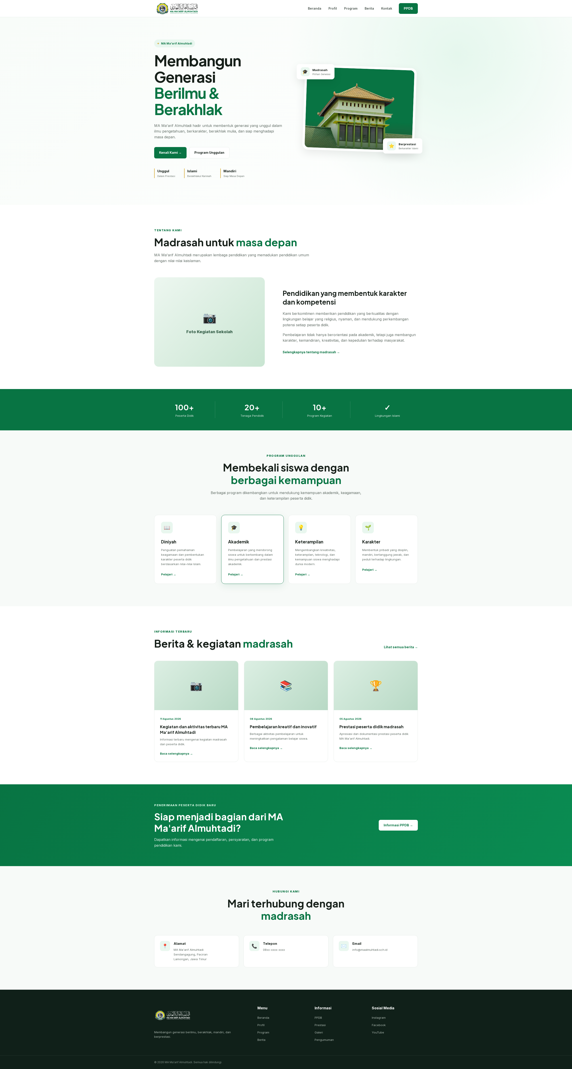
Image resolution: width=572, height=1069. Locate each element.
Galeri (319, 1032)
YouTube (378, 1032)
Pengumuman (324, 1040)
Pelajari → (168, 574)
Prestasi (320, 1025)
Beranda (314, 8)
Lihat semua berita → (401, 647)
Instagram (379, 1017)
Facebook (379, 1025)
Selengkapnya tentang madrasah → (311, 352)
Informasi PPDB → (398, 825)
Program (351, 8)
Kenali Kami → (170, 152)
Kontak (386, 8)
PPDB (408, 8)
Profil (332, 8)
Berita (369, 8)
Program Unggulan (209, 152)
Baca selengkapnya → (176, 753)
